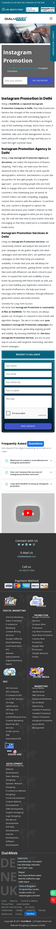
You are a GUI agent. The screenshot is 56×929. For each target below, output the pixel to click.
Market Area (7, 914)
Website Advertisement (13, 655)
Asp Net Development (12, 836)
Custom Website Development (13, 803)
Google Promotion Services (41, 619)
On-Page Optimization (12, 704)
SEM (7, 735)
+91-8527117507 (27, 570)
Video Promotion (14, 621)
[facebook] (19, 544)
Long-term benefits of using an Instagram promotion (29, 485)
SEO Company (12, 691)
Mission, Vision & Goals (12, 907)
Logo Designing (13, 816)
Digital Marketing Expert (14, 662)
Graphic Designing (14, 812)
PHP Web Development (12, 829)
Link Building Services (16, 717)
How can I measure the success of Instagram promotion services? (26, 473)
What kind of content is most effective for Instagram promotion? (29, 461)
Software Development (12, 843)
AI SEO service (12, 731)
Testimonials (7, 910)
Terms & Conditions (29, 901)
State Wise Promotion (42, 635)
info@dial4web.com (27, 556)
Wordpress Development (12, 821)
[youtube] (30, 544)
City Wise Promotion (42, 631)
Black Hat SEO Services (12, 726)
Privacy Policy (7, 904)
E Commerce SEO (14, 695)
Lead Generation (14, 646)
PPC (7, 649)
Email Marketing (13, 642)
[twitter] (23, 544)
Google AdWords (14, 639)
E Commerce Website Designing (16, 793)
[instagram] (34, 544)
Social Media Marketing (26, 68)
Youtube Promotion (41, 713)
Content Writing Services (13, 633)
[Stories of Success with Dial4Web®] (28, 513)
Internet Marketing (14, 617)
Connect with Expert (53, 43)
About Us (14, 901)
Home (10, 68)
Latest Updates (23, 904)
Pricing (18, 914)
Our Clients (30, 907)
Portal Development (15, 798)
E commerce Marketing (11, 626)
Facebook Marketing (41, 699)
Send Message (28, 426)
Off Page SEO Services (12, 712)
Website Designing (14, 765)
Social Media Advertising (38, 704)
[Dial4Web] (16, 19)
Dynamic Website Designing (14, 785)
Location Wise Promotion (39, 626)
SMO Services (38, 695)
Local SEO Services (14, 699)
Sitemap (42, 910)
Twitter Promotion (41, 717)
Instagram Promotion (42, 720)
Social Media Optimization (38, 690)
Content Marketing (14, 720)
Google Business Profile (40, 655)
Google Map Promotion (38, 648)
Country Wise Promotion (38, 641)
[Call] (53, 900)
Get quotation (40, 81)
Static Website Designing (12, 778)
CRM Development (14, 809)
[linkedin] (26, 544)
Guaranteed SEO (13, 738)
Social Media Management (38, 726)
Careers (19, 910)
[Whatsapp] (53, 893)
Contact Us (30, 910)
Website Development (12, 771)
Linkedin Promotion (41, 710)
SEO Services (12, 688)
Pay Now (30, 914)
